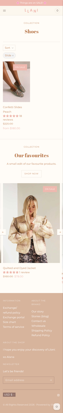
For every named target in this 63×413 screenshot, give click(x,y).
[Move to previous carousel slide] (3, 232)
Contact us (39, 321)
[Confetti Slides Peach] (16, 81)
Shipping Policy (42, 330)
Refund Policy (41, 335)
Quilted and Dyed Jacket (19, 268)
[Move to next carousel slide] (60, 232)
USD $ (8, 394)
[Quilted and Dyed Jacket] (31, 223)
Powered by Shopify (48, 404)
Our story (38, 311)
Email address (14, 377)
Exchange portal (14, 317)
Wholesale (38, 325)
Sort (7, 47)
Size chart (9, 322)
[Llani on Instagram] (58, 395)
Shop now (31, 173)
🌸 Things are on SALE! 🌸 (31, 2)
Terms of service (13, 327)
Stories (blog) (40, 316)
